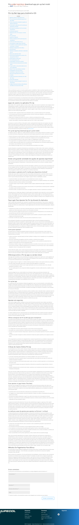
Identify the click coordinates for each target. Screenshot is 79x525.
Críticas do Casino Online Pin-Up (16, 41)
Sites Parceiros (13, 49)
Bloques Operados (28, 516)
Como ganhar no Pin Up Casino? (16, 70)
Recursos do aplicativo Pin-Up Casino (17, 73)
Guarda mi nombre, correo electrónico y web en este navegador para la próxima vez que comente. (29, 495)
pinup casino (30, 128)
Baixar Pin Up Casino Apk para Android (17, 69)
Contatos (11, 75)
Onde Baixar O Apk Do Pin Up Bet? (16, 72)
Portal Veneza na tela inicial (15, 58)
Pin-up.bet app (13, 35)
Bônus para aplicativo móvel (15, 53)
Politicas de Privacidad (45, 516)
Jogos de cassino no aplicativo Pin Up (17, 17)
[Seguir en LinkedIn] (59, 514)
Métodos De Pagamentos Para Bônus (17, 47)
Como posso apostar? (14, 31)
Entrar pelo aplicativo (14, 79)
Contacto (47, 6)
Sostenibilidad (46, 3)
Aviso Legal (43, 512)
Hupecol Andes (27, 512)
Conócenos (37, 3)
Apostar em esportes (14, 37)
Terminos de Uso (44, 514)
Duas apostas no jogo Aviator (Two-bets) (17, 43)
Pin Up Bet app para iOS (14, 59)
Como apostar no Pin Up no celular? (17, 61)
